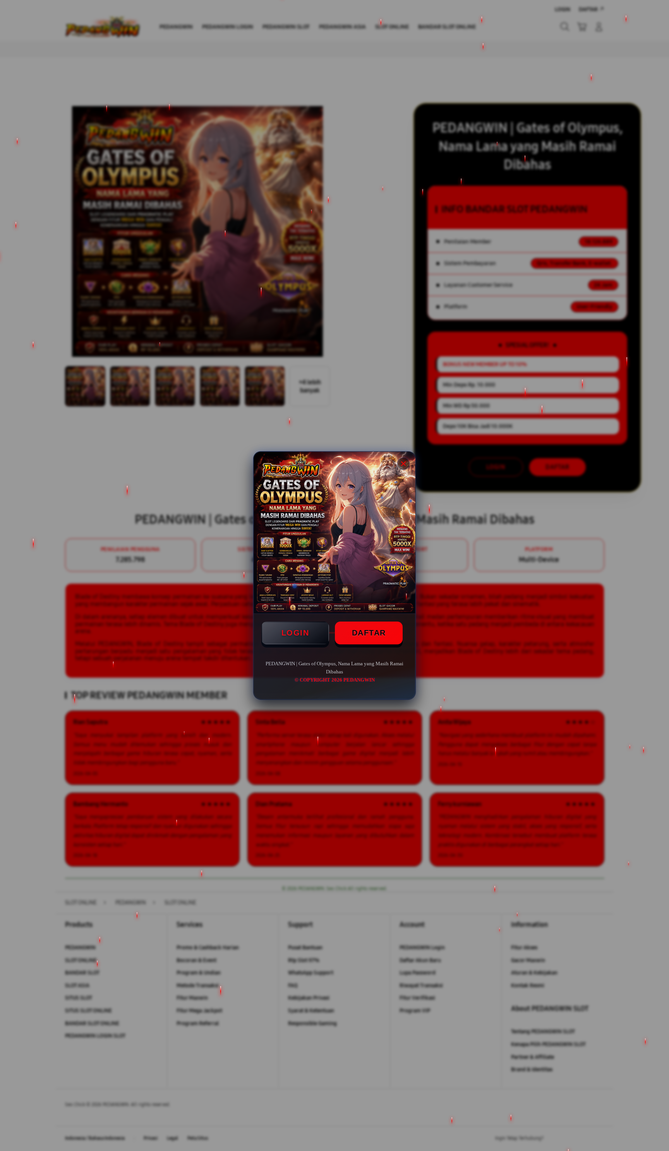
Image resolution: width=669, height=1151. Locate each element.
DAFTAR (369, 633)
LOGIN (295, 633)
